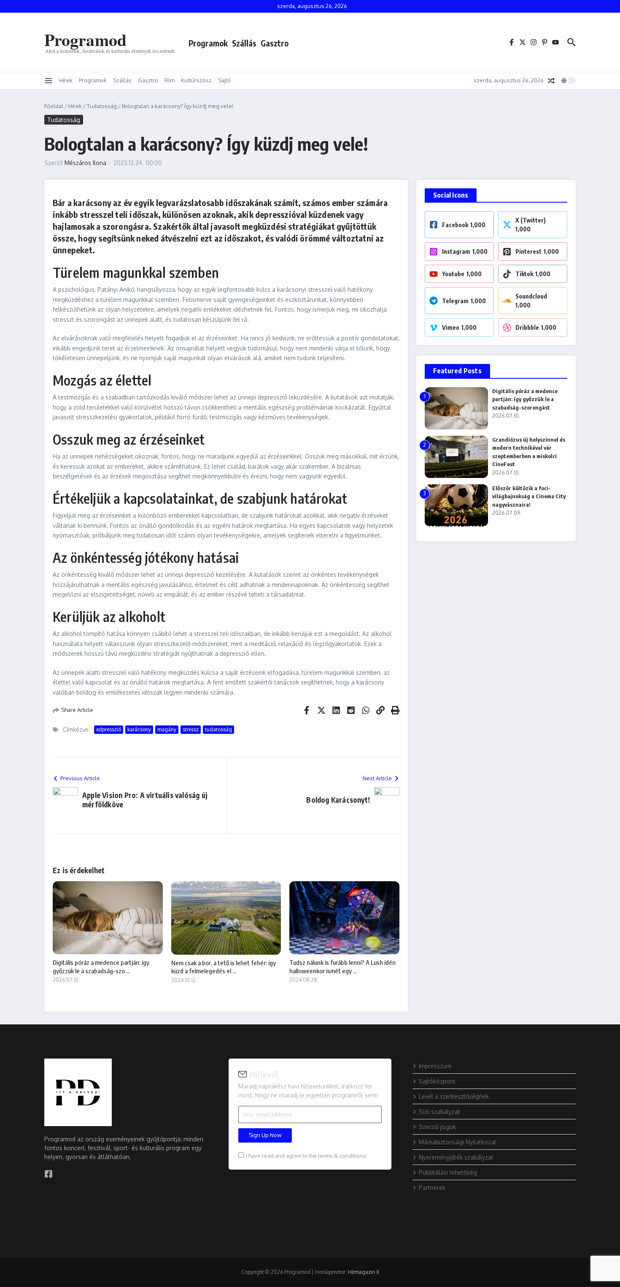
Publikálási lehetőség (448, 1172)
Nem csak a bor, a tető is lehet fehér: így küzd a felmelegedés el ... (223, 967)
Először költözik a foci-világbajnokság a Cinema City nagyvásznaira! (529, 496)
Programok (208, 43)
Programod (85, 39)
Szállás (244, 43)
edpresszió (108, 729)
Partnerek (432, 1187)
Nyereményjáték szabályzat (456, 1157)
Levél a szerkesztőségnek (454, 1096)
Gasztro (274, 43)
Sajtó (224, 80)
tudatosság (218, 729)
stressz (191, 729)
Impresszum (435, 1066)
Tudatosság (102, 106)
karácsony (139, 729)
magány (166, 729)
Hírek (66, 80)
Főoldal (53, 106)
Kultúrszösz (196, 80)
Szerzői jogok (437, 1126)
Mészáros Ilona (85, 162)
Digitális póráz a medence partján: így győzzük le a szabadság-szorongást (525, 399)
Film (169, 80)
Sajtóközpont (437, 1081)
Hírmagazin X (363, 1272)
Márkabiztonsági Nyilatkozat (457, 1142)
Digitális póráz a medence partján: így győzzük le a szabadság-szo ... (101, 966)
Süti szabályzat (439, 1111)
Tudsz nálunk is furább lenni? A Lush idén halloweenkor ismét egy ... (342, 966)
